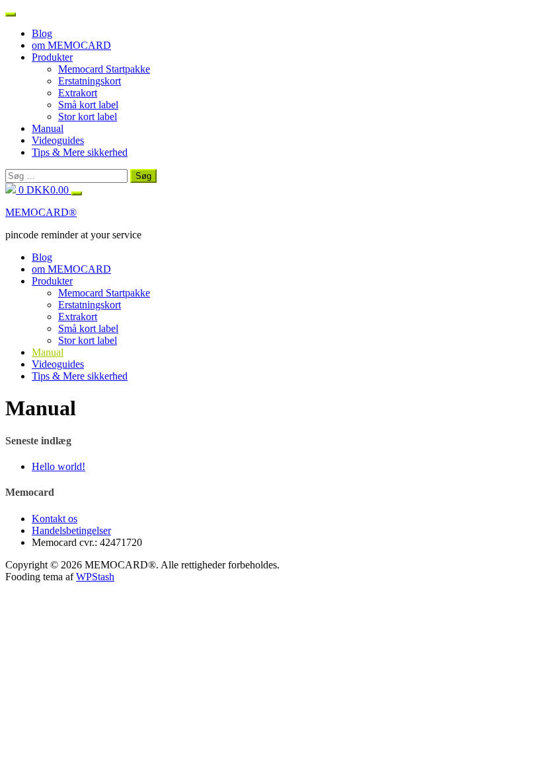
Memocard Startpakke (104, 69)
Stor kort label (87, 116)
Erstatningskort (89, 80)
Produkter (52, 57)
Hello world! (58, 466)
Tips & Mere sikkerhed (80, 152)
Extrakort (77, 92)
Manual (47, 128)
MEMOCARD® (41, 212)
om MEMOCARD (71, 45)
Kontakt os (54, 518)
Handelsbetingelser (71, 530)
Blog (42, 33)
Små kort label (88, 104)
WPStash (95, 576)
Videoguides (58, 140)
